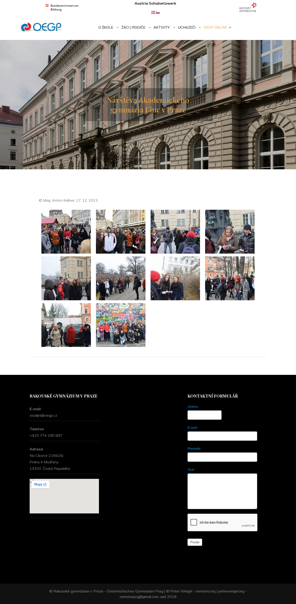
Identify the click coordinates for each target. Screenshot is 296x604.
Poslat (194, 542)
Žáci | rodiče (133, 27)
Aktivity (162, 27)
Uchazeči (186, 27)
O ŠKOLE (106, 27)
